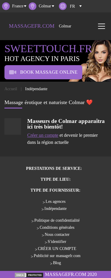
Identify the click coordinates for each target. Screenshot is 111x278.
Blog (57, 263)
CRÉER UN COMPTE (57, 248)
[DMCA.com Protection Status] (29, 274)
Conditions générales (57, 227)
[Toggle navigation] (101, 26)
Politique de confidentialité (57, 220)
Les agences (55, 201)
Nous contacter (57, 234)
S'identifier (57, 241)
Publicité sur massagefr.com (57, 256)
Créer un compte (42, 135)
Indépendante (55, 208)
